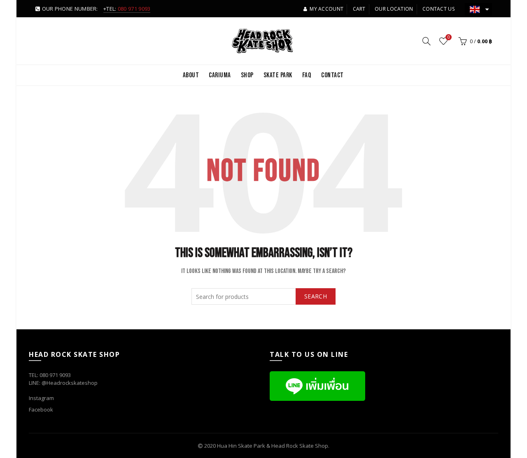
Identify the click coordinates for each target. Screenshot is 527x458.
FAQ (307, 75)
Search (315, 296)
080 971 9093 (134, 8)
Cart (359, 8)
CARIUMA (220, 75)
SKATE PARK (278, 75)
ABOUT (191, 75)
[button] (478, 9)
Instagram (41, 398)
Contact (332, 75)
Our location (394, 8)
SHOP (247, 75)
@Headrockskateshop (70, 382)
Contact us (438, 8)
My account (326, 8)
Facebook (41, 409)
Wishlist (449, 37)
